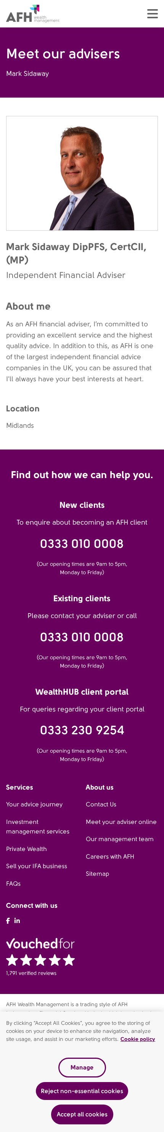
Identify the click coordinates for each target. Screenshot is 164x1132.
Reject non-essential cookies (82, 1091)
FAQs (13, 883)
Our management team (120, 839)
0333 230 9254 (82, 730)
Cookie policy (138, 1039)
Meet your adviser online (121, 821)
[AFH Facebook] (8, 921)
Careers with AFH (110, 856)
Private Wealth (26, 849)
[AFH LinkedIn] (17, 921)
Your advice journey (34, 804)
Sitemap (97, 873)
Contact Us (101, 804)
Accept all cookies (82, 1114)
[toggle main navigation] (152, 14)
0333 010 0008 (82, 544)
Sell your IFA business (36, 866)
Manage (82, 1067)
